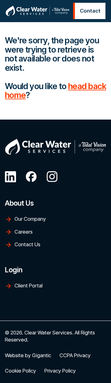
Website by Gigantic (28, 355)
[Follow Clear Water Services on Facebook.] (31, 176)
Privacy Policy (60, 371)
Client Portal (28, 285)
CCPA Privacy (75, 355)
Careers (23, 232)
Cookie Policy (20, 371)
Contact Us (27, 244)
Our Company (30, 219)
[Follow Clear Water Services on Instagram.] (52, 176)
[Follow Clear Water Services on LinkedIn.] (10, 176)
